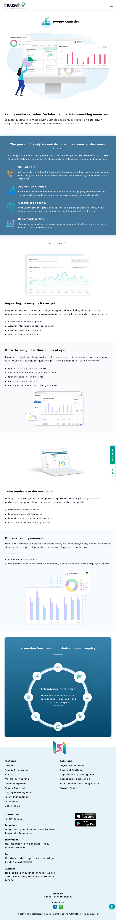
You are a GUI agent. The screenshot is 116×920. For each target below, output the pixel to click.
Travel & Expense (15, 783)
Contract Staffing (71, 770)
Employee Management (19, 792)
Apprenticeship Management (78, 774)
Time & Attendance (16, 770)
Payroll (9, 774)
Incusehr (94, 913)
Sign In (112, 472)
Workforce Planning (17, 778)
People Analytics (15, 788)
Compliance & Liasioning (75, 778)
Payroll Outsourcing (72, 765)
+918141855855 (14, 818)
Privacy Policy (68, 788)
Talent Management (17, 796)
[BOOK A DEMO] (112, 906)
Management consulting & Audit (80, 783)
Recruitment (12, 801)
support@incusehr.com (58, 896)
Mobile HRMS (12, 805)
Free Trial (112, 455)
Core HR (9, 765)
